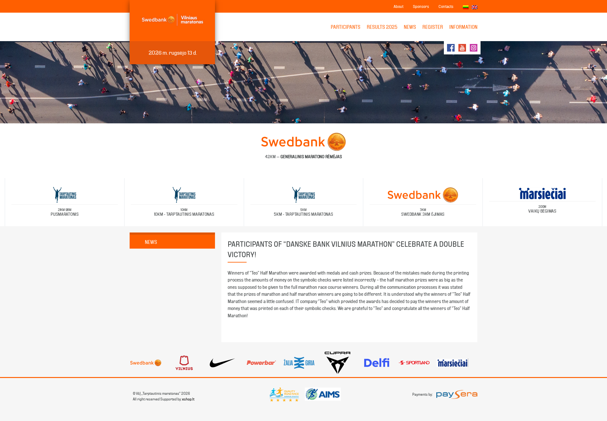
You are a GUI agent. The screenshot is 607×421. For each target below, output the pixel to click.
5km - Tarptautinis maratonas (303, 212)
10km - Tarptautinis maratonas (184, 212)
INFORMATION (463, 27)
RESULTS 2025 (382, 27)
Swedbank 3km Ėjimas (423, 212)
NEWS (410, 27)
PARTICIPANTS (345, 27)
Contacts (445, 6)
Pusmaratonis (65, 212)
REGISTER (432, 27)
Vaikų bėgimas (542, 209)
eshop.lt (188, 399)
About (398, 6)
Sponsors (421, 6)
